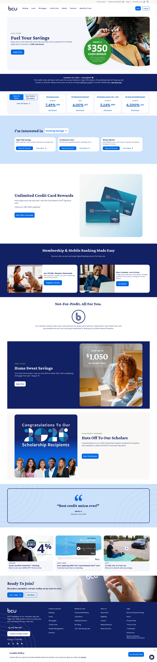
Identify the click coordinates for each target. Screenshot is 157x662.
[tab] (16, 97)
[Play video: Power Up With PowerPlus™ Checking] (30, 548)
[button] (151, 657)
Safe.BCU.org (86, 82)
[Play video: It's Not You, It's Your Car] (127, 548)
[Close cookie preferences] (154, 650)
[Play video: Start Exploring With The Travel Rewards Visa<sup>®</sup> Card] (78, 548)
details (83, 657)
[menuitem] (25, 8)
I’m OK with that (136, 654)
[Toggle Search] (148, 2)
